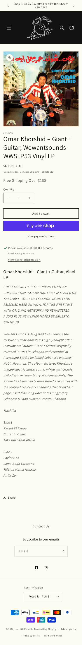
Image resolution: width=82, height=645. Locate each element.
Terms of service (53, 635)
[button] (9, 28)
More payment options (41, 236)
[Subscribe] (63, 551)
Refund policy (68, 629)
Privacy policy (32, 635)
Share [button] (12, 497)
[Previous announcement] (8, 5)
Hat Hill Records (24, 628)
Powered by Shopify (45, 628)
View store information (24, 260)
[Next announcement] (74, 5)
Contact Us (41, 526)
